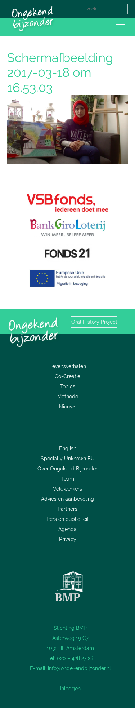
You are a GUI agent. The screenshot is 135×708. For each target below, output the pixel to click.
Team (67, 479)
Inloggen (70, 688)
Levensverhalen (67, 366)
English (67, 448)
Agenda (67, 529)
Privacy (67, 539)
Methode (67, 396)
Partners (67, 509)
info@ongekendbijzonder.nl (79, 668)
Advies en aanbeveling (67, 499)
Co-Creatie (67, 376)
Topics (67, 386)
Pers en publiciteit (67, 519)
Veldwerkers (67, 489)
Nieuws (67, 407)
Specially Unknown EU (68, 458)
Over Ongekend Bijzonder (67, 469)
